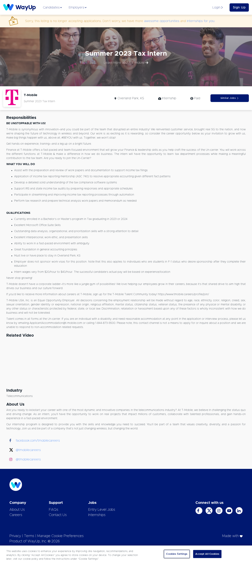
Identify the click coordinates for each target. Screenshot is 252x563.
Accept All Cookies (207, 554)
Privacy (15, 536)
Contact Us (58, 515)
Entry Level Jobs (101, 510)
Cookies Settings (176, 554)
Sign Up (239, 7)
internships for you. (201, 21)
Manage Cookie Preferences (60, 536)
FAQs (53, 510)
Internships (97, 515)
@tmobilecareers (28, 450)
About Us (17, 510)
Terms (29, 536)
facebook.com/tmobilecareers (38, 440)
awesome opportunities (161, 21)
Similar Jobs (228, 98)
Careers (15, 515)
